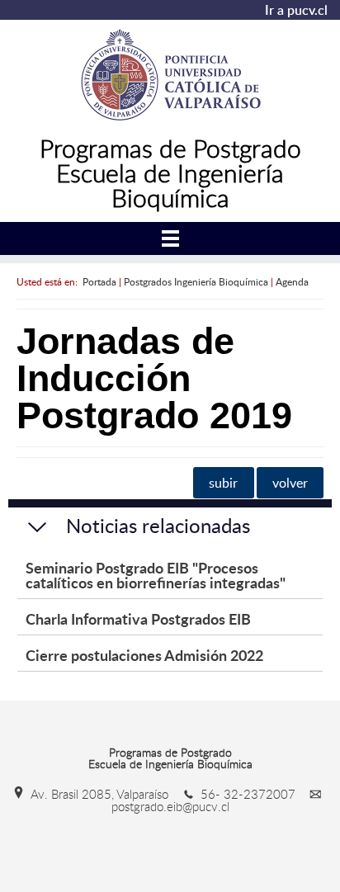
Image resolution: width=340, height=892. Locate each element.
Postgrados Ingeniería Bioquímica (196, 281)
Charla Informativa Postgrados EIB (138, 618)
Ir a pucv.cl (296, 10)
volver (290, 483)
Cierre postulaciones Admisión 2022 (144, 654)
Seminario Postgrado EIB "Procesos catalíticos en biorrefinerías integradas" (156, 574)
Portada (99, 281)
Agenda (292, 281)
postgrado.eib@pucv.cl (170, 806)
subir (223, 483)
